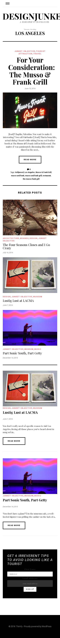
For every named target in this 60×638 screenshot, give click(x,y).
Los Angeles (29, 172)
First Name (30, 569)
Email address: (30, 578)
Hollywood (19, 172)
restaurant (47, 176)
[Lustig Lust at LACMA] (30, 292)
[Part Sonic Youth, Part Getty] (30, 344)
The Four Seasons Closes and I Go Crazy (26, 246)
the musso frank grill (31, 179)
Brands (24, 238)
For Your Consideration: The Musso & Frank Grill (31, 70)
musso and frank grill (33, 176)
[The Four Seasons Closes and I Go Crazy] (30, 234)
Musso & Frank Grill (43, 172)
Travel (37, 54)
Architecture (11, 238)
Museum (37, 297)
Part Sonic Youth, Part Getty (22, 353)
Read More (30, 160)
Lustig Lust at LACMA (18, 301)
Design (34, 238)
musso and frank (17, 176)
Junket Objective (25, 51)
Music (37, 349)
